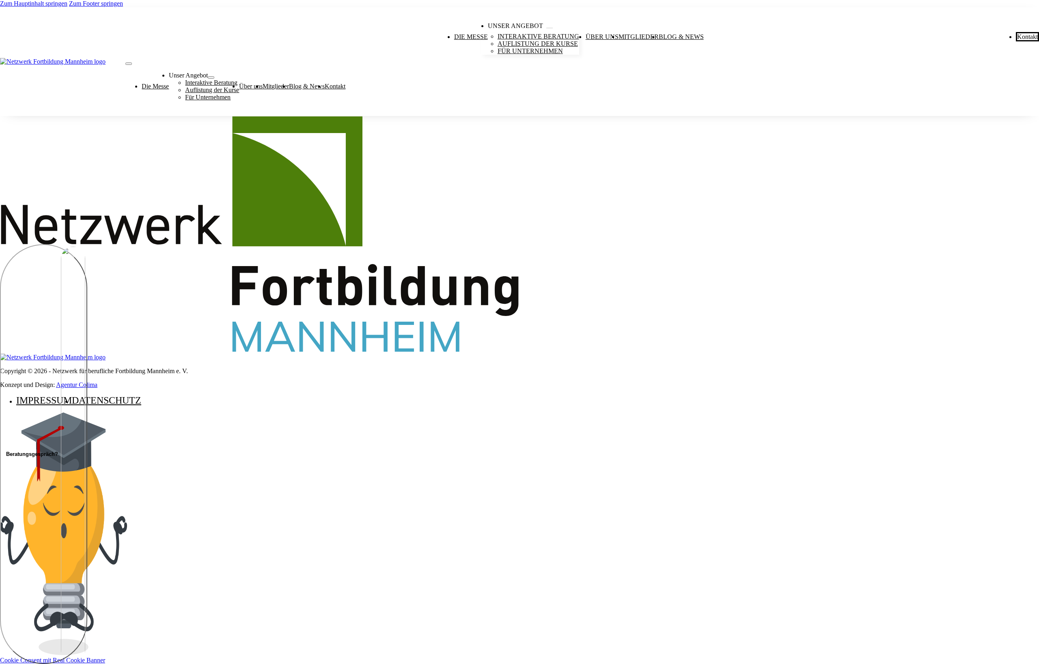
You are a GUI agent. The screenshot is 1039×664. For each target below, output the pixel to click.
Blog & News (681, 36)
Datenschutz (106, 400)
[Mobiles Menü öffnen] (128, 63)
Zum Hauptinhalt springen (33, 3)
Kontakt (1027, 36)
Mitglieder (639, 36)
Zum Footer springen (96, 3)
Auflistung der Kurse (212, 89)
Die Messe (471, 36)
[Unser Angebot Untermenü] (549, 28)
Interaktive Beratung (211, 82)
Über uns (602, 36)
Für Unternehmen (530, 50)
